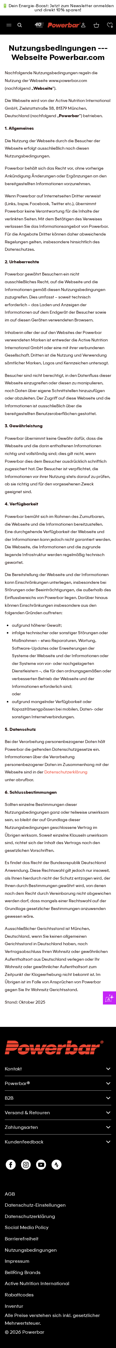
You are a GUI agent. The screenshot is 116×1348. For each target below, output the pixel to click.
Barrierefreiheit (21, 1238)
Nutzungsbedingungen (31, 1250)
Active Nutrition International (37, 1283)
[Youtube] (41, 1165)
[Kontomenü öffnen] (83, 25)
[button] (109, 25)
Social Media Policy (26, 1227)
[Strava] (56, 1165)
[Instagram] (26, 1165)
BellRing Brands (22, 1272)
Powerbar (33, 1332)
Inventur (14, 1306)
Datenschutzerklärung (65, 771)
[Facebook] (11, 1165)
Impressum (17, 1261)
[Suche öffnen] (19, 25)
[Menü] (9, 25)
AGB (10, 1194)
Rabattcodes (19, 1294)
